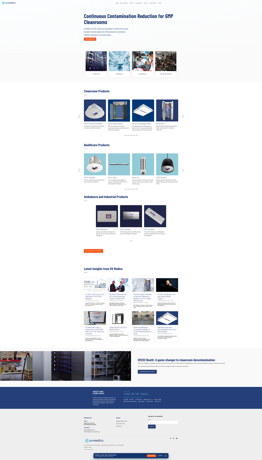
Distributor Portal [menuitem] (87, 447)
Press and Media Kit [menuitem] (119, 445)
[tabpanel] (95, 115)
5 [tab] (136, 136)
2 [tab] (128, 136)
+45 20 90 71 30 (120, 423)
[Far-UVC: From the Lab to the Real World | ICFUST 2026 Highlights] (95, 285)
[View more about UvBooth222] (143, 110)
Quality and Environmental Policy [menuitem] (108, 445)
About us (146, 3)
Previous (80, 116)
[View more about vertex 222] (119, 164)
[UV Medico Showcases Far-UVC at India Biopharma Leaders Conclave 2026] (119, 285)
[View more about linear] (95, 164)
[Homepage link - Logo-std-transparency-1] (94, 443)
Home (117, 3)
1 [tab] (125, 136)
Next (182, 116)
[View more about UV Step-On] (167, 111)
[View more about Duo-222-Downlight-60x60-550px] (119, 111)
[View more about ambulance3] (107, 216)
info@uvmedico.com (121, 421)
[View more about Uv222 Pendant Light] (143, 164)
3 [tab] (130, 136)
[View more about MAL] (95, 111)
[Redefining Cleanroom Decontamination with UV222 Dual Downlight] (167, 318)
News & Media (153, 3)
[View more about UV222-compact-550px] (155, 216)
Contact (159, 3)
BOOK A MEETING (90, 39)
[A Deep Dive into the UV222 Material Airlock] (119, 318)
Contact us (119, 426)
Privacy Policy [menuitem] (97, 445)
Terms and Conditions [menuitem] (88, 445)
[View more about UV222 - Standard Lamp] (167, 164)
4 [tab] (133, 136)
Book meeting (151, 455)
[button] (171, 438)
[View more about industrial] (131, 216)
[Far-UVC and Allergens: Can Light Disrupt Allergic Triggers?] (167, 285)
